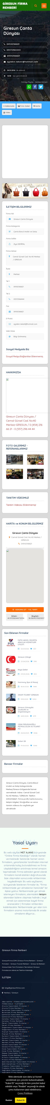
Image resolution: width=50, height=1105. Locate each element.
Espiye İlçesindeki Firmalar (15, 1032)
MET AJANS (27, 852)
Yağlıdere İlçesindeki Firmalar (16, 1070)
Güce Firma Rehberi (11, 1051)
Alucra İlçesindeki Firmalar (14, 1006)
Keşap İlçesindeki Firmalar (14, 1053)
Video (7, 112)
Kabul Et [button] (21, 1100)
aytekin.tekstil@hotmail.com (22, 62)
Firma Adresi (11, 251)
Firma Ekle (7, 1004)
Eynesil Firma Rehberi (12, 1038)
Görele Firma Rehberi (12, 1047)
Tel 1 (8, 281)
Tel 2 (8, 294)
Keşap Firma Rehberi (11, 1055)
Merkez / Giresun (11, 993)
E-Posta (9, 318)
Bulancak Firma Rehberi (13, 1012)
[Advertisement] (25, 152)
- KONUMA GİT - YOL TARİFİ (25, 610)
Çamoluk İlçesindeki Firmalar (15, 1014)
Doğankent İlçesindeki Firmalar (16, 1027)
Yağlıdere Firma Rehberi (13, 1072)
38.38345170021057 (36, 617)
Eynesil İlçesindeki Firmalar (15, 1036)
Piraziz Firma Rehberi (12, 1060)
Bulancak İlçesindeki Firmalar (16, 1010)
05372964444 (14, 50)
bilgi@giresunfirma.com (15, 988)
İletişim (19, 1004)
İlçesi (8, 269)
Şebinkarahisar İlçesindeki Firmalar (18, 1062)
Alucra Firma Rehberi (12, 1008)
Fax (7, 306)
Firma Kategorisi (13, 226)
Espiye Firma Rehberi (12, 1034)
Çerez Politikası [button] (25, 1093)
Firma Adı (10, 214)
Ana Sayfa (7, 1002)
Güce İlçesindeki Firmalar (14, 1049)
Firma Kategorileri (24, 1002)
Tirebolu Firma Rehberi (13, 1068)
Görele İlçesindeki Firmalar (14, 1045)
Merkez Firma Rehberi (12, 1042)
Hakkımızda (9, 106)
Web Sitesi (10, 331)
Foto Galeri (25, 106)
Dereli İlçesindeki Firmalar (14, 1023)
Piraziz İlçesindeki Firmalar (15, 1057)
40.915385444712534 (15, 617)
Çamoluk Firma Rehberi (13, 1017)
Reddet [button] (9, 1100)
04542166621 (13, 44)
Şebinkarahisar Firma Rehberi (16, 1064)
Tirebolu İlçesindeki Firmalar (15, 1066)
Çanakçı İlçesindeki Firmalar (15, 1019)
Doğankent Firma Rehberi (14, 1029)
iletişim (42, 894)
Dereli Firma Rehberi (12, 1025)
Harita (37, 106)
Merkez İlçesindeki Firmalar (15, 1040)
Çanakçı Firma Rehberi (12, 1021)
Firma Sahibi (11, 238)
